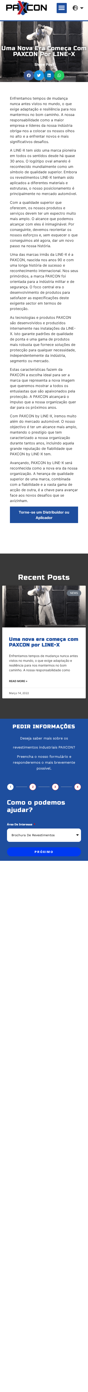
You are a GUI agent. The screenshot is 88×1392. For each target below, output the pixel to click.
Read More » (18, 681)
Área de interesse (20, 824)
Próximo (44, 852)
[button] (62, 8)
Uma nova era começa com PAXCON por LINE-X (43, 642)
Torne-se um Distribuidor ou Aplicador (44, 515)
